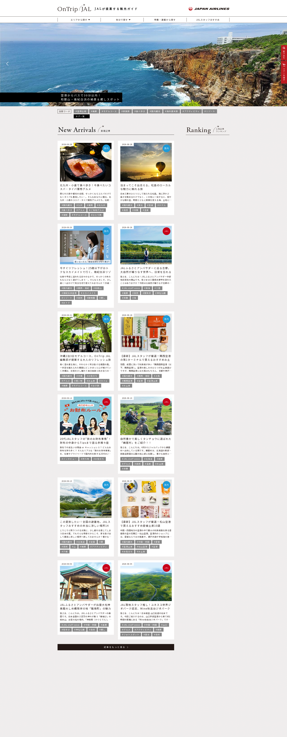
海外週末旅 (172, 111)
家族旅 (126, 111)
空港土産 (81, 111)
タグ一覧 (80, 116)
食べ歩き (140, 111)
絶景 (95, 111)
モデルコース (110, 111)
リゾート (210, 111)
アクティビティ (192, 111)
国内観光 (155, 111)
